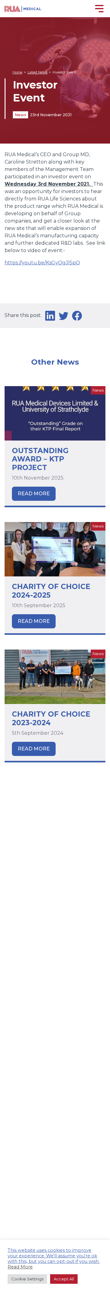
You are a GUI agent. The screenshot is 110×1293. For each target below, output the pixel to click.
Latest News (37, 72)
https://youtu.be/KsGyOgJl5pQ (42, 263)
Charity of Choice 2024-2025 (51, 590)
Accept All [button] (64, 1278)
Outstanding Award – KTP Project (40, 459)
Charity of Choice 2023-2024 (51, 718)
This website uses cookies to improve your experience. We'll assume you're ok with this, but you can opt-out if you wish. (54, 1256)
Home (17, 72)
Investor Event (64, 72)
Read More (34, 493)
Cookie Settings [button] (27, 1278)
